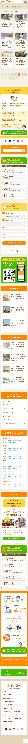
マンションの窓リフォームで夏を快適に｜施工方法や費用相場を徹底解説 (7, 24)
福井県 (19, 456)
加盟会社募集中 (7, 673)
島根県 (9, 474)
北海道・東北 (7, 438)
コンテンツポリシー (7, 718)
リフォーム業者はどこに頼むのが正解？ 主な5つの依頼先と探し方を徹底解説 (17, 368)
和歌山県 (15, 468)
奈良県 (9, 468)
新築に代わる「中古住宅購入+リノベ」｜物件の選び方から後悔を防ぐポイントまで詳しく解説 (7, 61)
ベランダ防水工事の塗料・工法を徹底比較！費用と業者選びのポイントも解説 (20, 43)
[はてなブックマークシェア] (14, 141)
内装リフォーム (7, 405)
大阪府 (19, 466)
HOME (4, 691)
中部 (4, 454)
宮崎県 (4, 486)
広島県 (19, 474)
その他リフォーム (8, 412)
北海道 (4, 441)
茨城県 (4, 448)
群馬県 (14, 448)
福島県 (14, 442)
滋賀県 (9, 466)
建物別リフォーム (8, 416)
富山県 (9, 456)
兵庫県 (4, 468)
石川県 (14, 456)
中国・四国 (6, 472)
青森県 (9, 441)
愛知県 (4, 460)
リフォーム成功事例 (7, 704)
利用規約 (4, 715)
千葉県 (4, 450)
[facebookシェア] (6, 141)
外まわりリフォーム (8, 408)
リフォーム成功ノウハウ (8, 698)
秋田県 (4, 442)
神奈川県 (15, 450)
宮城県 (19, 441)
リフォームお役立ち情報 (9, 423)
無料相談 (14, 131)
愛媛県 (19, 476)
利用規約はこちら (14, 247)
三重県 (4, 466)
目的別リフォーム (8, 420)
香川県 (14, 476)
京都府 (14, 466)
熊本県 (19, 484)
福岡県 (4, 484)
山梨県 (4, 458)
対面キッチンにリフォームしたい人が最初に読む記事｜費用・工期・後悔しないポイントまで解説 (20, 61)
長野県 (9, 458)
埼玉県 (19, 448)
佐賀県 (9, 484)
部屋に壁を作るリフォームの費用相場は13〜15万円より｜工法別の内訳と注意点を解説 (20, 24)
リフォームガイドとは (8, 694)
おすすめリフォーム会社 (8, 708)
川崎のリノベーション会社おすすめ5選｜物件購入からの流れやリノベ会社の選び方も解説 (18, 323)
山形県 (9, 442)
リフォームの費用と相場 (8, 701)
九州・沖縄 (6, 482)
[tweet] (10, 141)
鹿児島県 (15, 486)
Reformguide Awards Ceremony (8, 722)
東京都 (9, 450)
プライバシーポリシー (20, 715)
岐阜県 (14, 458)
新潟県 (4, 456)
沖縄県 (20, 486)
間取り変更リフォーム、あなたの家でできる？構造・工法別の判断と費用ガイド (17, 296)
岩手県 (14, 441)
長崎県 (14, 484)
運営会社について (6, 711)
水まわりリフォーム (8, 401)
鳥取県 (4, 474)
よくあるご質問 (20, 673)
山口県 (4, 476)
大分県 (9, 486)
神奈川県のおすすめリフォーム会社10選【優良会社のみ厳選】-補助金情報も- (17, 310)
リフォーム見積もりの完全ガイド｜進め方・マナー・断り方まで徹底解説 (7, 43)
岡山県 (14, 474)
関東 (4, 446)
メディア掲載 (18, 718)
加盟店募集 (17, 711)
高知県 (4, 478)
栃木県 (9, 448)
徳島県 (9, 476)
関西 (4, 464)
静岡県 (19, 458)
